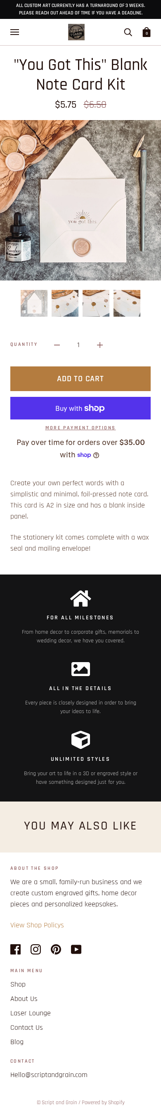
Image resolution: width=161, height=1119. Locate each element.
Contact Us (26, 1027)
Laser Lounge (30, 1013)
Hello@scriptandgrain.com (49, 1075)
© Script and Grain (57, 1102)
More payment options (80, 428)
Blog (17, 1042)
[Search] (128, 32)
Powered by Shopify (103, 1102)
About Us (24, 998)
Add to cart (80, 378)
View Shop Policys (37, 925)
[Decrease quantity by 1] (57, 344)
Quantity (24, 344)
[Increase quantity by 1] (100, 344)
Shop (18, 984)
